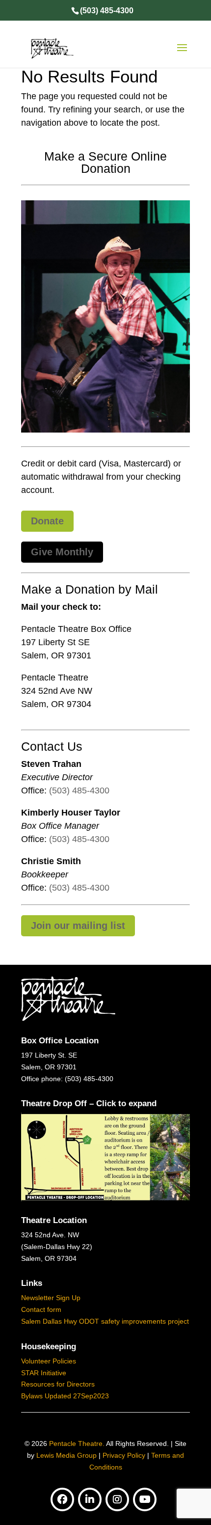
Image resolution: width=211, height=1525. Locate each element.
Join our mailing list (78, 925)
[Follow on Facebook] (62, 1499)
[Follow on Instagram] (117, 1499)
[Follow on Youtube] (145, 1499)
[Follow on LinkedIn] (90, 1499)
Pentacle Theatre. (76, 1443)
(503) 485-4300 (79, 790)
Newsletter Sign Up (50, 1298)
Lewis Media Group (66, 1455)
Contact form (41, 1309)
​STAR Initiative (43, 1373)
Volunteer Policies (48, 1361)
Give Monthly (62, 551)
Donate (47, 521)
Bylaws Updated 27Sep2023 (65, 1396)
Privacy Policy (124, 1455)
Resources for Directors (58, 1384)
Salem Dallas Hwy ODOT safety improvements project (105, 1321)
